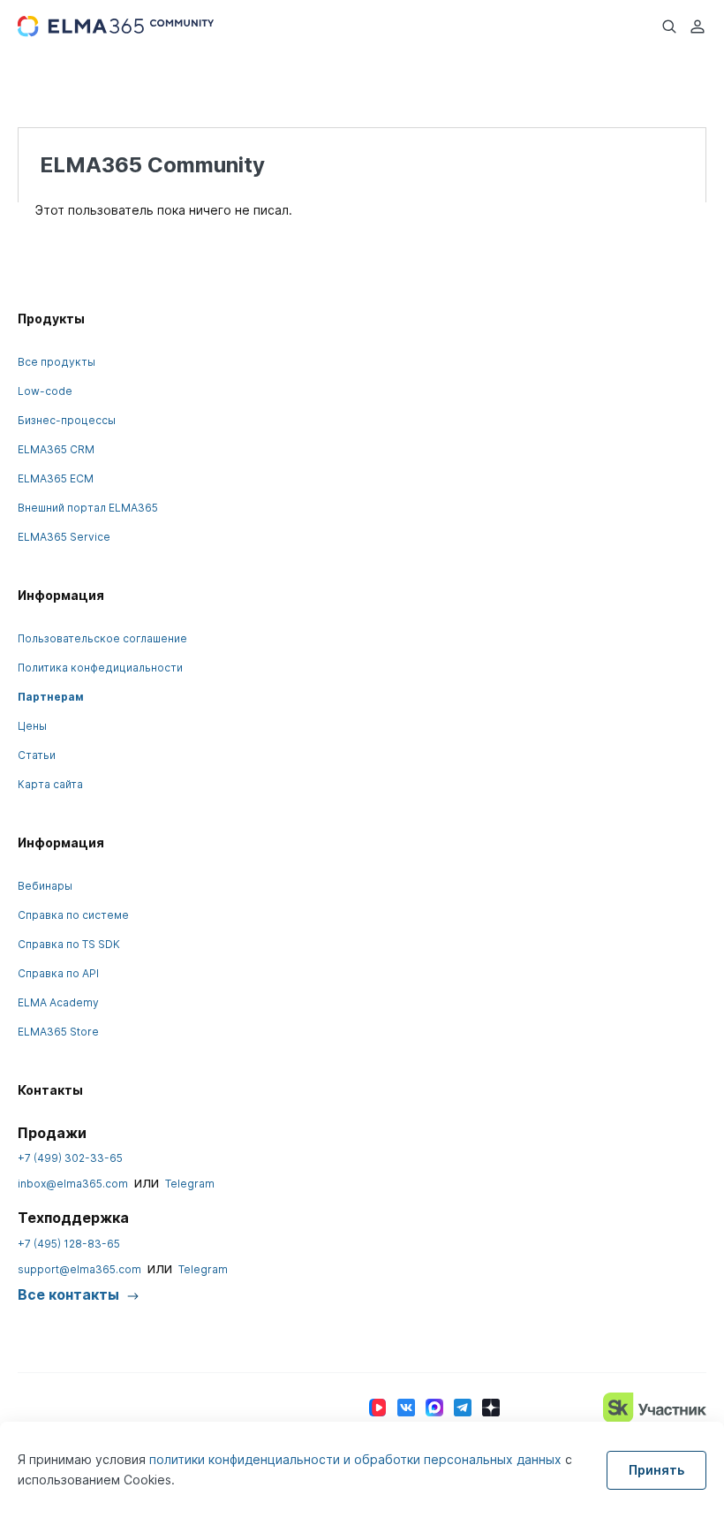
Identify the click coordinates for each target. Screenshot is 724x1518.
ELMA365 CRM (56, 449)
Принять (656, 1469)
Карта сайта (50, 784)
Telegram (190, 1183)
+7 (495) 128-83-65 (69, 1243)
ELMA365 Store (58, 1031)
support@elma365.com (79, 1269)
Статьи (37, 755)
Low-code (45, 391)
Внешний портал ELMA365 (88, 507)
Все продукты (56, 361)
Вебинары (45, 885)
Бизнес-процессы (67, 420)
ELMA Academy (58, 1002)
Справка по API (58, 973)
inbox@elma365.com (73, 1183)
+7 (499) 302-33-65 (70, 1158)
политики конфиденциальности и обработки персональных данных (357, 1459)
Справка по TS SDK (69, 944)
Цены (32, 725)
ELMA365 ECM (56, 478)
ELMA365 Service (64, 536)
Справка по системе (73, 915)
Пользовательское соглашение (102, 638)
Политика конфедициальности (100, 667)
